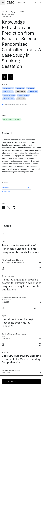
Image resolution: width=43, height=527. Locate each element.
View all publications (11, 382)
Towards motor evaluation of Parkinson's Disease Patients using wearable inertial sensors (20, 249)
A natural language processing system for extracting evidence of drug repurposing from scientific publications (21, 284)
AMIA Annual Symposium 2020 (13, 12)
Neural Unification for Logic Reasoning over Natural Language (18, 323)
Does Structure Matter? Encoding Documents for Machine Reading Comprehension (21, 359)
